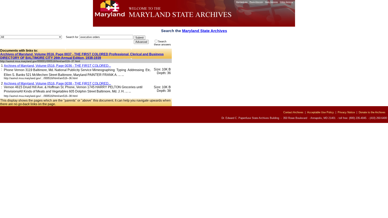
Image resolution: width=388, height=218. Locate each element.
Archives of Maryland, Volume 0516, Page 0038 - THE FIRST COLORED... (57, 83)
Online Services (286, 2)
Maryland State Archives (204, 31)
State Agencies (271, 2)
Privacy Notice (346, 112)
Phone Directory (256, 2)
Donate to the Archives (372, 112)
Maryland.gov (242, 2)
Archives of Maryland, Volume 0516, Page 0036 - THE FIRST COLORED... (57, 65)
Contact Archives (293, 112)
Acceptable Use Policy (320, 112)
